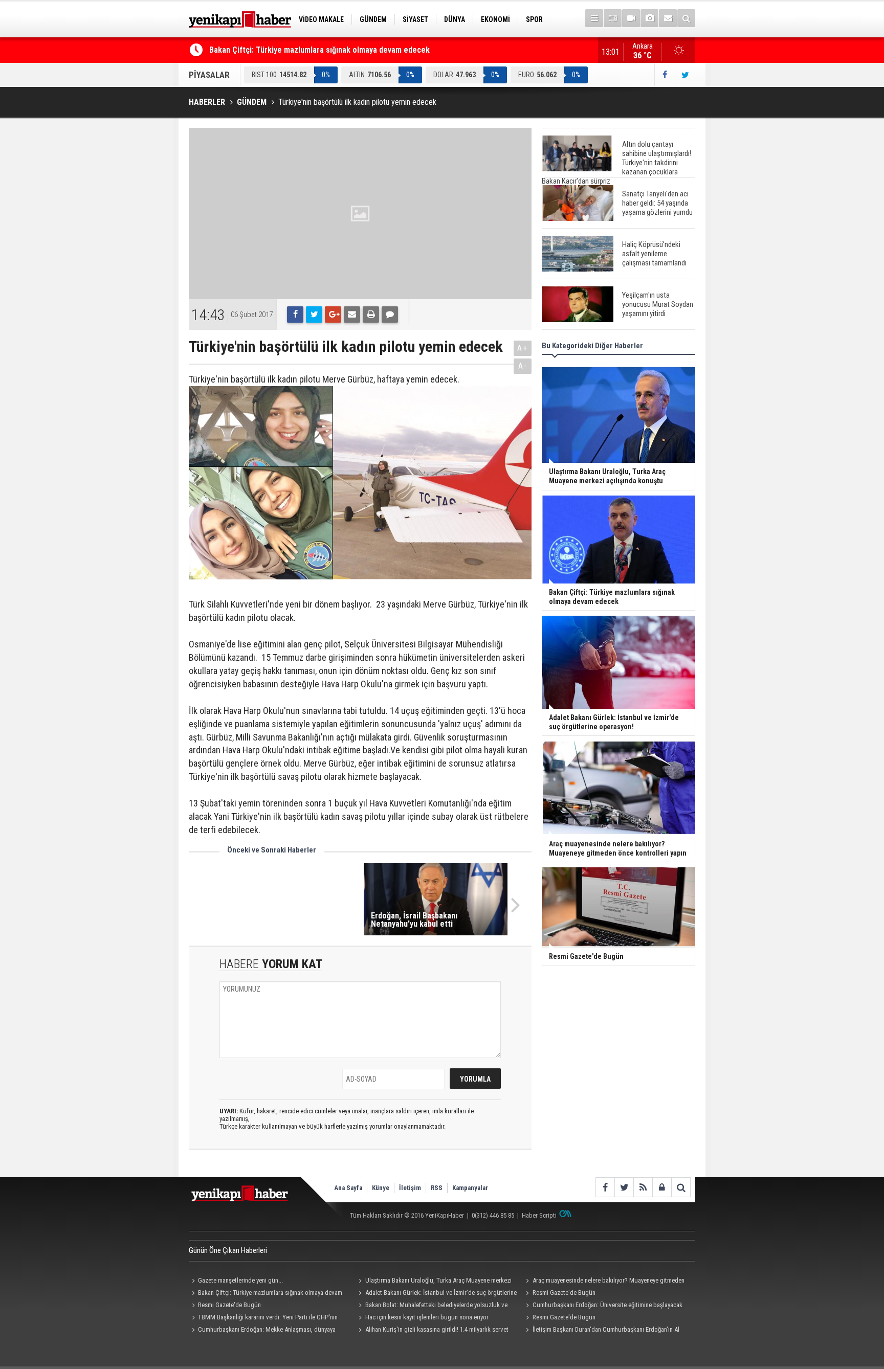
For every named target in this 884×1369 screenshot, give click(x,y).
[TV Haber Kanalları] (613, 18)
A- (522, 366)
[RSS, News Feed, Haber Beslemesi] (642, 1187)
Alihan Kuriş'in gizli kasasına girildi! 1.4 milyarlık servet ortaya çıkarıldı (432, 1331)
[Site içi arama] (686, 18)
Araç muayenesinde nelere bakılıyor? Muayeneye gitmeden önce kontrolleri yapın (603, 1281)
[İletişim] (668, 18)
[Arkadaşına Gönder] (352, 314)
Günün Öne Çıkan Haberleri (228, 1250)
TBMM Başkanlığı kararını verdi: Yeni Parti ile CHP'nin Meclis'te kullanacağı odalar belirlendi (263, 1318)
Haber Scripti (539, 1215)
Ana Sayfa (348, 1188)
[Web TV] (631, 18)
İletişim (410, 1188)
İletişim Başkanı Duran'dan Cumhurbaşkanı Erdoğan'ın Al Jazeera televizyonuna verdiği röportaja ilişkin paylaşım (601, 1331)
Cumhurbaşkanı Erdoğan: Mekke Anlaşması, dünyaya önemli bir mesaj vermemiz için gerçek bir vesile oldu (262, 1331)
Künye (380, 1188)
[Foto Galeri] (649, 18)
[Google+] (333, 314)
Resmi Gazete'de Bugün (564, 1292)
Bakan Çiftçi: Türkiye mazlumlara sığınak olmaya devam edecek (319, 50)
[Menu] (594, 18)
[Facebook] (295, 314)
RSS (437, 1188)
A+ (522, 348)
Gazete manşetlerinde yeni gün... (240, 1280)
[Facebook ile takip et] (664, 74)
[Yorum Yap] (390, 314)
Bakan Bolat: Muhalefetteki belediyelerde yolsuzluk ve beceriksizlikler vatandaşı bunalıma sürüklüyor (431, 1306)
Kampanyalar (470, 1188)
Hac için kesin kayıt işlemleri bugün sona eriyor (427, 1317)
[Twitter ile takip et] (685, 74)
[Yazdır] (371, 314)
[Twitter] (314, 314)
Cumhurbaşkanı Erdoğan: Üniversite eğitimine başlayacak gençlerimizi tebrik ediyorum (602, 1306)
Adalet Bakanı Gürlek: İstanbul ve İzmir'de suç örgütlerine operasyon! (436, 1294)
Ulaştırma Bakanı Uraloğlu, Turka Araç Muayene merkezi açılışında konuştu (434, 1281)
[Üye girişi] (661, 1187)
